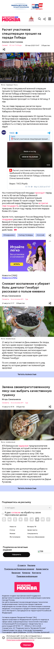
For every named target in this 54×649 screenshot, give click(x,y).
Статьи (12, 530)
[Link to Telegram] (32, 519)
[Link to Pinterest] (48, 519)
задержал (23, 446)
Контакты (36, 572)
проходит (40, 192)
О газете (22, 565)
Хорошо (27, 645)
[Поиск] (39, 19)
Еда (26, 299)
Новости (13, 526)
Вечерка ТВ (31, 526)
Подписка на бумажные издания (19, 569)
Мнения (12, 533)
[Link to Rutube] (43, 519)
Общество (45, 45)
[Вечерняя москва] (27, 587)
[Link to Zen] (21, 519)
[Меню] (49, 19)
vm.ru (20, 630)
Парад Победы (25, 235)
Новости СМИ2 (9, 277)
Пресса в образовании (35, 537)
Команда (26, 572)
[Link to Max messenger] (4, 519)
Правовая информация (27, 576)
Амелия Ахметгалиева (12, 42)
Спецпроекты (32, 533)
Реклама (31, 565)
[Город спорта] (31, 19)
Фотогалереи (15, 537)
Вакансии (16, 572)
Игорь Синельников (11, 296)
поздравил (7, 219)
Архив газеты (32, 530)
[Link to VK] (10, 519)
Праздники (9, 235)
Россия (40, 235)
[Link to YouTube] (26, 519)
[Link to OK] (15, 519)
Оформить (16, 554)
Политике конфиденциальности (20, 640)
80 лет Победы (15, 45)
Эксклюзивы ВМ (17, 299)
